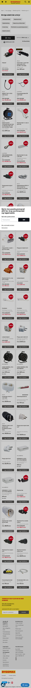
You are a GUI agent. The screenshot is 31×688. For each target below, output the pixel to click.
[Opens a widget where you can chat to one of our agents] (25, 685)
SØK (24, 220)
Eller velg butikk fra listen (8, 225)
